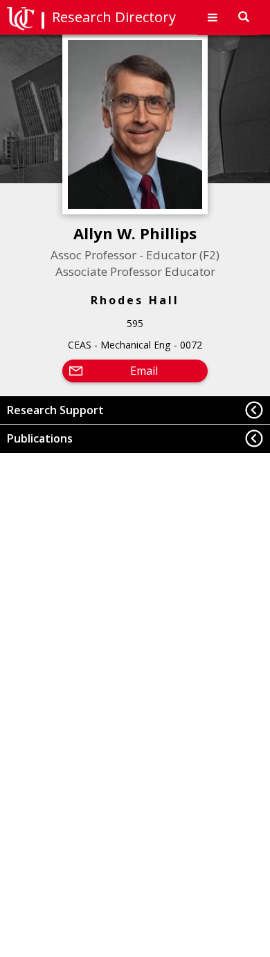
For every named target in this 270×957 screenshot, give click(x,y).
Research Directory (114, 17)
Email (144, 370)
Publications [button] (40, 438)
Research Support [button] (55, 410)
